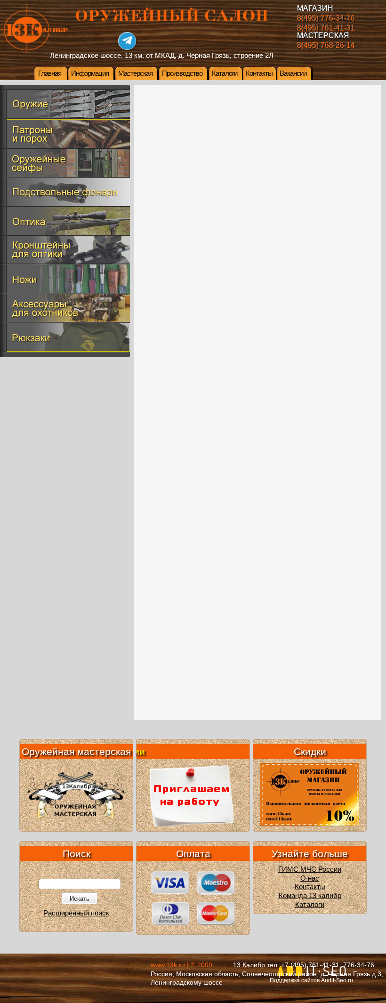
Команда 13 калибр (310, 895)
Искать (79, 898)
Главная (49, 73)
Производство (182, 73)
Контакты (259, 73)
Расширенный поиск (76, 913)
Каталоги (224, 73)
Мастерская (135, 73)
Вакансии (293, 73)
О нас (309, 878)
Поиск (76, 853)
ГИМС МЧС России (309, 869)
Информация (90, 73)
